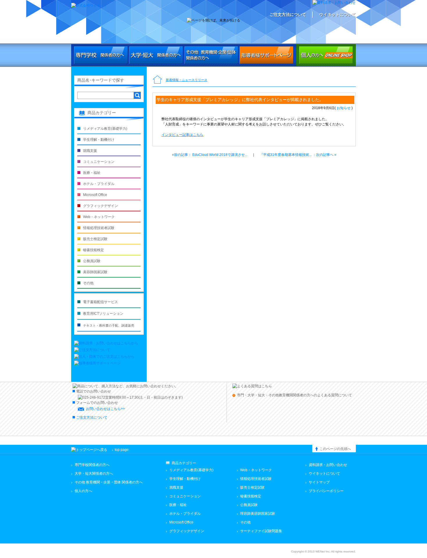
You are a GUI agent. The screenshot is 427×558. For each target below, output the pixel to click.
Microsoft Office (95, 195)
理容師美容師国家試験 (257, 514)
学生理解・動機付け (98, 140)
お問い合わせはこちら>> (105, 409)
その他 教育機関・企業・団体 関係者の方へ (109, 482)
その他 (88, 283)
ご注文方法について (288, 14)
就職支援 (90, 151)
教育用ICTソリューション (103, 314)
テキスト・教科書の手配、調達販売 (108, 325)
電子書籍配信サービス (100, 302)
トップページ (157, 80)
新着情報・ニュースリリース (186, 80)
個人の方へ (326, 55)
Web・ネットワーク (99, 217)
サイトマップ (319, 482)
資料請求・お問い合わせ (328, 465)
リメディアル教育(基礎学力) (105, 129)
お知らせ (344, 108)
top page (122, 450)
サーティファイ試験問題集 (261, 531)
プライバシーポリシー (326, 491)
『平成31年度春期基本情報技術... (298, 155)
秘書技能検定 (93, 250)
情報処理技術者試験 (98, 228)
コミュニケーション (98, 162)
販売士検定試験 (95, 239)
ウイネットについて (337, 14)
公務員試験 (92, 261)
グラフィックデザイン (100, 206)
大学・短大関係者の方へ (156, 55)
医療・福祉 (92, 173)
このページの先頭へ (335, 449)
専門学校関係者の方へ (101, 55)
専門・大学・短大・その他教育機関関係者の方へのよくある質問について (294, 395)
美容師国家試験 (95, 272)
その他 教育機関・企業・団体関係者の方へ (211, 55)
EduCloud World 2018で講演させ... (209, 155)
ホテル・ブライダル (98, 184)
